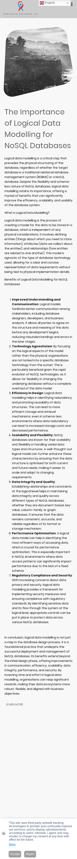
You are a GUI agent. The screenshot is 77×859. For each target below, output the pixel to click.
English (49, 2)
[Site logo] (21, 9)
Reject (30, 854)
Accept (14, 854)
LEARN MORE (14, 704)
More (12, 844)
